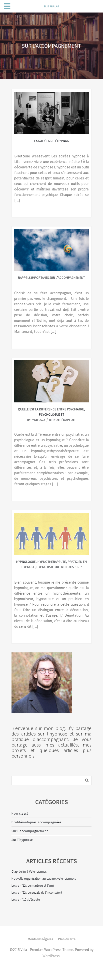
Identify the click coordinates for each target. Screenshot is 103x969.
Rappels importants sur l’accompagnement (51, 278)
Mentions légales (40, 939)
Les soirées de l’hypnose (51, 141)
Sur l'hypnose (22, 840)
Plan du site (67, 939)
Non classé (20, 813)
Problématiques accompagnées (36, 822)
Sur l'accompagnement (30, 831)
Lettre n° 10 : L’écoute (26, 899)
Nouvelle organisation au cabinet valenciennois (44, 878)
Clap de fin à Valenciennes (29, 871)
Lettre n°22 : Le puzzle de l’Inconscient (37, 892)
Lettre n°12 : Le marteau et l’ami (33, 885)
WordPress (51, 955)
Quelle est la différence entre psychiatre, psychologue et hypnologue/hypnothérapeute (51, 414)
